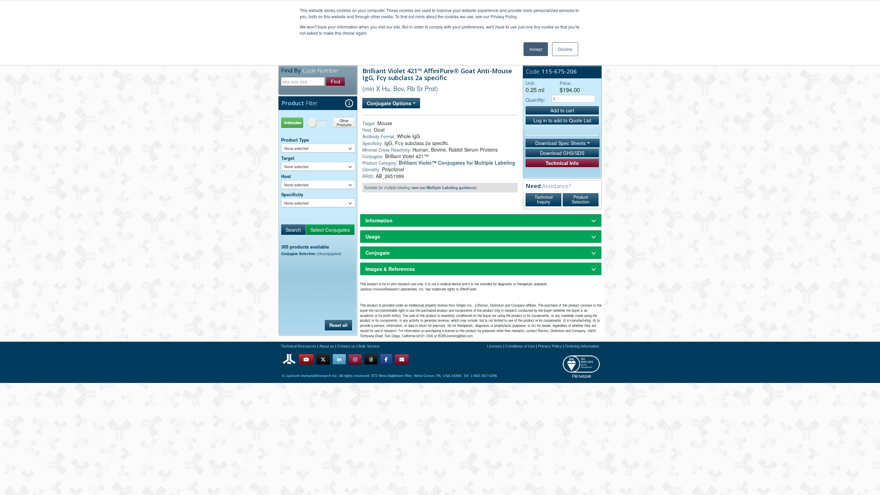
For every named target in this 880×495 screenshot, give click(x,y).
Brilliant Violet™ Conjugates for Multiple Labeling (457, 162)
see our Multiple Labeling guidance (444, 187)
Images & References (390, 268)
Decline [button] (565, 49)
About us (326, 346)
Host (286, 176)
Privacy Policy (550, 346)
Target (287, 158)
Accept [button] (535, 49)
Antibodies (300, 122)
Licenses (494, 346)
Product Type (295, 140)
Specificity (292, 194)
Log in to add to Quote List (562, 120)
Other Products (337, 122)
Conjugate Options (390, 103)
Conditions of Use (520, 346)
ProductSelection (581, 199)
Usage (372, 236)
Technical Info (562, 163)
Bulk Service (369, 346)
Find (335, 81)
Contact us (346, 346)
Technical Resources (298, 346)
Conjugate (377, 252)
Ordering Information (582, 346)
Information (379, 220)
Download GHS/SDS (562, 153)
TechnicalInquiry (544, 199)
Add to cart (562, 110)
